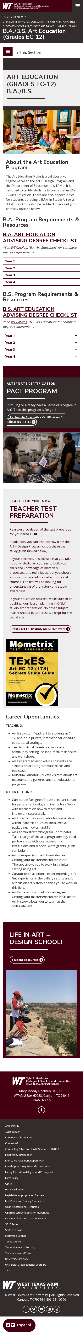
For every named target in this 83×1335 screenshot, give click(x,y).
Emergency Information (18, 1154)
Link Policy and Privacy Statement (24, 1201)
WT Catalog (19, 247)
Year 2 (10, 268)
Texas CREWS (13, 1241)
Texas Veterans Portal (18, 1253)
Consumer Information (18, 1137)
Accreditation (12, 1131)
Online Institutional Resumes (22, 1207)
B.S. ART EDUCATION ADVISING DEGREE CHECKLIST (40, 312)
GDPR (8, 1183)
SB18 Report (12, 1224)
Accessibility (12, 1126)
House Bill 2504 (14, 1189)
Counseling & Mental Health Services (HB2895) (32, 1149)
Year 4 (10, 282)
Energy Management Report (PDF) (24, 1160)
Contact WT (11, 1143)
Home (6, 17)
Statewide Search (15, 1235)
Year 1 (10, 261)
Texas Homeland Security (20, 1247)
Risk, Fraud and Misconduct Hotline (25, 1218)
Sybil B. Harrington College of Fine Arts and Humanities (40, 21)
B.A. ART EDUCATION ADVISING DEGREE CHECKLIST (40, 237)
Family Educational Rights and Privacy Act (29, 1172)
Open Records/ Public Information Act (27, 1212)
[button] (36, 420)
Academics (19, 17)
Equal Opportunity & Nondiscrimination (28, 1166)
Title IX (9, 1270)
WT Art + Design (67, 26)
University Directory (16, 1259)
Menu (8, 51)
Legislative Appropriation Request (25, 1195)
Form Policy (11, 1178)
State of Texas (13, 1230)
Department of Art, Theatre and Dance (29, 26)
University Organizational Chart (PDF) (26, 1264)
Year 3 (10, 275)
